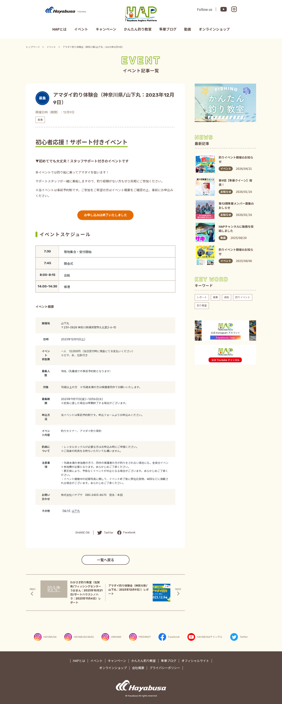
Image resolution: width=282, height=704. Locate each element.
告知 (226, 297)
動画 (187, 29)
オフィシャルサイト (195, 661)
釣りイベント (242, 297)
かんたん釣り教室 (138, 29)
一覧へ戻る (105, 560)
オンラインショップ (214, 29)
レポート (202, 297)
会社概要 (138, 668)
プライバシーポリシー (164, 668)
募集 (215, 297)
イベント (81, 29)
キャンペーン (106, 29)
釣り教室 (202, 305)
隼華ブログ (167, 29)
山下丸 (76, 511)
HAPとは (59, 29)
